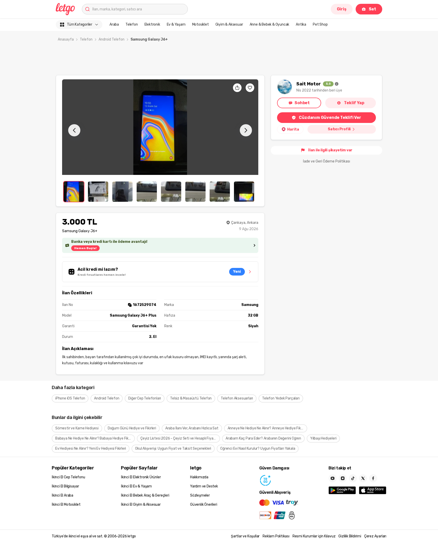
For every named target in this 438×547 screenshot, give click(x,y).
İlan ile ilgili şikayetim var (330, 150)
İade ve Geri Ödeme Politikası (326, 161)
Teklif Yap (354, 102)
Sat (372, 9)
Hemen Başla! (85, 248)
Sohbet (302, 102)
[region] (160, 127)
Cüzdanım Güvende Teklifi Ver (330, 117)
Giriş (341, 9)
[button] (160, 127)
